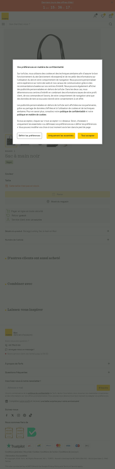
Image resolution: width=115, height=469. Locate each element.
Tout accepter (87, 136)
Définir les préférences (29, 136)
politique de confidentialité (72, 111)
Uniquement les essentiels (61, 136)
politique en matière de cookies (31, 115)
